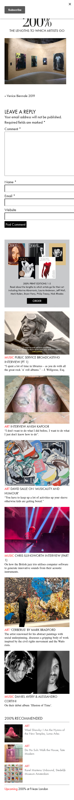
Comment (13, 128)
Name (10, 182)
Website (10, 209)
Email (10, 195)
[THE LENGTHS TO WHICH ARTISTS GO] (37, 25)
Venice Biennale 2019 (20, 96)
